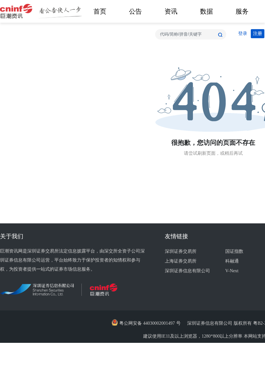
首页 (99, 11)
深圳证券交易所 (180, 251)
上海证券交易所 (180, 261)
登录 (242, 33)
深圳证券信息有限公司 (187, 270)
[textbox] (190, 34)
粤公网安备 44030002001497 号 (149, 323)
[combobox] (190, 34)
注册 (257, 33)
